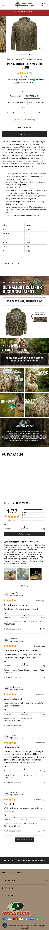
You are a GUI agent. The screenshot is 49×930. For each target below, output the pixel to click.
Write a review (24, 534)
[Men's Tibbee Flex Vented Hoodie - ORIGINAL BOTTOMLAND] (9, 489)
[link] (24, 73)
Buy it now (24, 134)
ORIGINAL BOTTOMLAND (14, 102)
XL (25, 112)
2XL (32, 112)
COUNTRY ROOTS (36, 102)
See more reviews (24, 840)
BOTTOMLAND (32, 96)
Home (9, 59)
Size (24, 108)
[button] (33, 510)
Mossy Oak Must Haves (32, 59)
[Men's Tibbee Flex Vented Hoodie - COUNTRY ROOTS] (11, 489)
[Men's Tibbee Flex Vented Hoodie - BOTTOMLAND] (6, 489)
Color (24, 91)
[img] (34, 541)
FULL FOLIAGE (15, 96)
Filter (26, 586)
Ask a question (12, 263)
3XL (39, 112)
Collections (17, 59)
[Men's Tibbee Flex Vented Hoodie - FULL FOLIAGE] (3, 489)
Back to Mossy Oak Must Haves (26, 860)
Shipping (16, 82)
